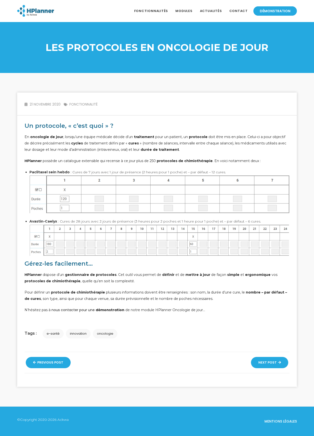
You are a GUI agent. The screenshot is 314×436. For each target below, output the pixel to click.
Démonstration (275, 11)
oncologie (105, 333)
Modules (183, 11)
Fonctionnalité (83, 104)
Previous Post (50, 362)
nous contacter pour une (88, 309)
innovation (78, 333)
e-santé (53, 333)
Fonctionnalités (151, 11)
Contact (238, 11)
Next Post (267, 362)
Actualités (211, 11)
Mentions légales (280, 421)
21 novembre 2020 (45, 104)
